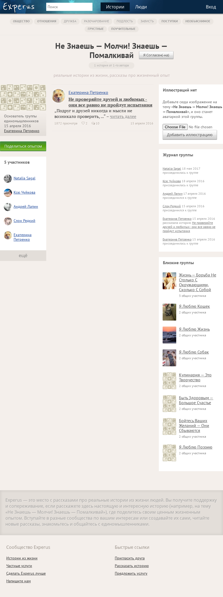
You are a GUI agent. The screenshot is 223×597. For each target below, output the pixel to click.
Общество (21, 21)
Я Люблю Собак (194, 352)
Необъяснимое (197, 21)
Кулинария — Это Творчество (195, 377)
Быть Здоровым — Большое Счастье (196, 400)
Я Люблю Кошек (194, 306)
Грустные (96, 29)
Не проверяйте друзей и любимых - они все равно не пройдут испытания (110, 102)
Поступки (170, 21)
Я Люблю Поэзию (195, 447)
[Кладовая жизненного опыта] (19, 7)
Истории (115, 7)
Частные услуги (19, 565)
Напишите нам (18, 580)
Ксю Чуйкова (24, 192)
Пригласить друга (130, 558)
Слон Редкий (24, 220)
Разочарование (96, 21)
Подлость (125, 21)
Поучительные (123, 29)
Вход (211, 7)
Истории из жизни (22, 558)
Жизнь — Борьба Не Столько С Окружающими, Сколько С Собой (197, 282)
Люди (141, 7)
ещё (23, 255)
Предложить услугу (131, 573)
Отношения (46, 21)
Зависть (147, 21)
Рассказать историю (132, 565)
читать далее (123, 116)
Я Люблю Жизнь (194, 329)
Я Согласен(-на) (156, 55)
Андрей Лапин (26, 206)
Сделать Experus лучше (26, 573)
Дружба (70, 21)
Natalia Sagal (24, 178)
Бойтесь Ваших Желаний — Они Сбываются (194, 425)
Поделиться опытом (23, 146)
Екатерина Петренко (21, 130)
